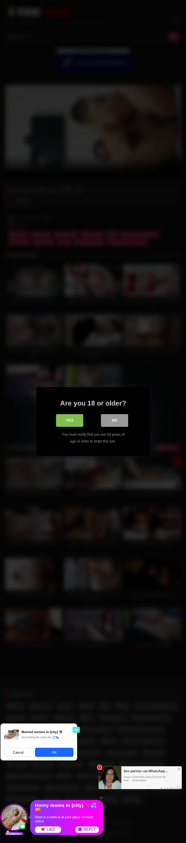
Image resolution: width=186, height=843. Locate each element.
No (114, 420)
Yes (69, 420)
